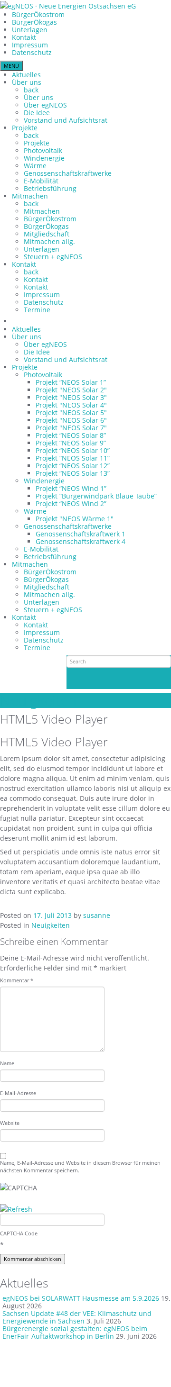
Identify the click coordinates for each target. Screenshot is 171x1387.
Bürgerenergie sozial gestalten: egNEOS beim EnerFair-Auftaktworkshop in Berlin (74, 1332)
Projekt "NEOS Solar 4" (71, 404)
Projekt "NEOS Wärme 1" (75, 518)
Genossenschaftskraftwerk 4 (80, 541)
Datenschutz (32, 52)
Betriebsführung (50, 188)
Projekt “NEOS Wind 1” (71, 488)
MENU (11, 65)
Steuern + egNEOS (53, 256)
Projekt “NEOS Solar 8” (71, 435)
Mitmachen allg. (49, 241)
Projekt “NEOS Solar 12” (73, 465)
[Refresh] (16, 1209)
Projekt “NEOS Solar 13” (73, 473)
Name (7, 1063)
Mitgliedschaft (46, 233)
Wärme (35, 165)
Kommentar (16, 980)
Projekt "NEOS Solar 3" (71, 397)
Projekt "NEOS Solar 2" (71, 389)
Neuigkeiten (38, 700)
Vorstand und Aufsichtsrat (65, 120)
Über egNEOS (45, 104)
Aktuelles (26, 74)
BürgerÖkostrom (38, 14)
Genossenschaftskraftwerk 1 (80, 533)
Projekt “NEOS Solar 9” (71, 442)
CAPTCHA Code (19, 1233)
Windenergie (44, 158)
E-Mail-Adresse (18, 1093)
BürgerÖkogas (34, 22)
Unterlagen (30, 29)
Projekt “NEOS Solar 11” (73, 457)
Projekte (25, 127)
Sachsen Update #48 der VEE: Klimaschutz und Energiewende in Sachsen (77, 1317)
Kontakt (24, 37)
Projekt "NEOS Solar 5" (71, 412)
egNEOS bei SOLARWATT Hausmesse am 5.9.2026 (80, 1298)
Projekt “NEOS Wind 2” (71, 503)
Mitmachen (30, 195)
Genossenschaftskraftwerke (68, 173)
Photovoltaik (43, 150)
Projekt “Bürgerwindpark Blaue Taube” (96, 495)
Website (9, 1122)
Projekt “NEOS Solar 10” (73, 450)
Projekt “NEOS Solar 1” (71, 382)
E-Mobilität (41, 180)
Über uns (26, 82)
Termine (37, 309)
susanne (96, 915)
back (31, 89)
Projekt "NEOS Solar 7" (71, 427)
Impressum (30, 44)
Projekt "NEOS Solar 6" (71, 420)
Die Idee (37, 112)
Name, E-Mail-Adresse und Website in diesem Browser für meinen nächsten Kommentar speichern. (80, 1166)
